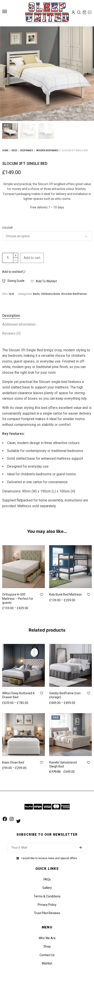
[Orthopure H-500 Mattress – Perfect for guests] (23, 566)
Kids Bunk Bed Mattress (65, 594)
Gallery (47, 887)
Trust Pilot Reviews (47, 913)
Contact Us (47, 955)
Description (11, 315)
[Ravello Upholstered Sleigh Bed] (70, 734)
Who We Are (47, 938)
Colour (7, 227)
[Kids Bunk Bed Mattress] (70, 566)
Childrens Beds (50, 293)
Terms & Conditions (47, 896)
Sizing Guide (15, 280)
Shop (47, 946)
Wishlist (47, 963)
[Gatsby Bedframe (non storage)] (70, 665)
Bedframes (26, 150)
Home (5, 150)
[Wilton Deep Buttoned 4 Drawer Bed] (23, 665)
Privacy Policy (47, 904)
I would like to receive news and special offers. (49, 858)
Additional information (19, 324)
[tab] (47, 316)
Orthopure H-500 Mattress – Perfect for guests (17, 598)
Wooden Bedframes (47, 150)
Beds (14, 150)
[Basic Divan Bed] (23, 734)
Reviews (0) (11, 333)
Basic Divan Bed (13, 762)
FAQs (47, 879)
